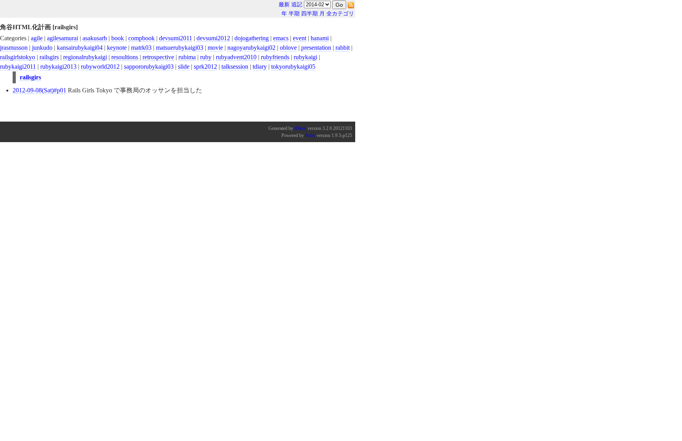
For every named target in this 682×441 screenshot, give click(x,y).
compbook (141, 38)
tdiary (260, 66)
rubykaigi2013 (58, 66)
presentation (316, 47)
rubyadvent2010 (236, 57)
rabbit (342, 47)
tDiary (300, 128)
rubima (187, 57)
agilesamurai (62, 38)
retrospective (158, 57)
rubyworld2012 (100, 66)
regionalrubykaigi (85, 57)
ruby (206, 57)
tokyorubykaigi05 (293, 66)
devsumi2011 (175, 38)
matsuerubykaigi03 (179, 47)
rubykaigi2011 (18, 66)
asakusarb (94, 38)
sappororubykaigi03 (149, 66)
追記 (296, 5)
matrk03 (141, 47)
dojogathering (251, 38)
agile (37, 38)
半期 (294, 14)
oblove (288, 47)
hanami (320, 38)
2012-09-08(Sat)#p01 (39, 90)
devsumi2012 (213, 38)
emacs (281, 38)
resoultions (124, 57)
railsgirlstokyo (17, 57)
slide (183, 66)
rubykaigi (305, 57)
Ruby (310, 135)
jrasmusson (14, 47)
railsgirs (49, 57)
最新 (284, 5)
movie (215, 47)
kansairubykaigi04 (80, 47)
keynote (117, 47)
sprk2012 (205, 66)
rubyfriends (275, 57)
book (117, 38)
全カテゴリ (340, 14)
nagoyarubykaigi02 (251, 47)
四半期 (309, 14)
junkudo (42, 47)
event (299, 38)
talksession (234, 66)
